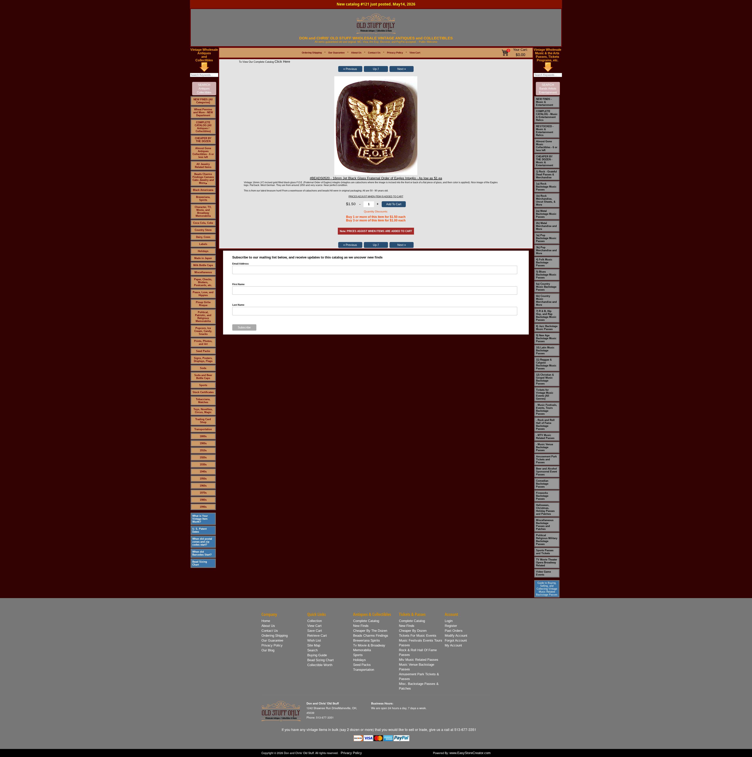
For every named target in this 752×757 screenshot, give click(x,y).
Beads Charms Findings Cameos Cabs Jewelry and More (203, 178)
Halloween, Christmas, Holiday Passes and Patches (545, 509)
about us (268, 626)
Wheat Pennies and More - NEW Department (203, 112)
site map (313, 645)
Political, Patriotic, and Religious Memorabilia (203, 317)
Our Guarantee (336, 52)
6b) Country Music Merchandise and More (546, 300)
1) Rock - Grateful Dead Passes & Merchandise (546, 174)
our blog (267, 650)
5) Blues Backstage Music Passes (546, 274)
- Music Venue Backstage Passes (544, 447)
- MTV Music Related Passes (545, 437)
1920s (203, 457)
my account (453, 645)
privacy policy (272, 645)
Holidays (203, 251)
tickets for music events (417, 635)
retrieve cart (317, 635)
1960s (203, 485)
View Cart (414, 52)
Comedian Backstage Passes (542, 483)
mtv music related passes (418, 660)
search (312, 650)
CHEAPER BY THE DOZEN (203, 140)
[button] (350, 69)
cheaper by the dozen (370, 631)
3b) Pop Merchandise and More (546, 250)
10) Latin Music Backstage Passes (545, 350)
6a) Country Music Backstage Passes (546, 286)
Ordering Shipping (312, 52)
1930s (203, 464)
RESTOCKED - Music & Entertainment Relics (544, 131)
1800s (203, 436)
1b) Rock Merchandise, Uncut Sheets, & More (545, 200)
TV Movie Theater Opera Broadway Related (546, 562)
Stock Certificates (203, 392)
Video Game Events (543, 573)
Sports (203, 385)
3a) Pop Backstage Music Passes (546, 238)
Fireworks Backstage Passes (542, 495)
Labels (203, 244)
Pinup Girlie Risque (203, 304)
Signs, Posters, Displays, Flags (203, 360)
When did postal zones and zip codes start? (202, 541)
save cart (314, 631)
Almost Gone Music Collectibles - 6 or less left (546, 146)
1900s (203, 443)
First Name (238, 284)
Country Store (203, 229)
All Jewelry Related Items (203, 166)
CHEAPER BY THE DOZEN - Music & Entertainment (544, 161)
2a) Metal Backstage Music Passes (546, 213)
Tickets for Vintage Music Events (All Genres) (544, 394)
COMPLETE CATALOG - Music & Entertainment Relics (547, 115)
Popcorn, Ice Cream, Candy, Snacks (203, 331)
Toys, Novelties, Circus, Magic (203, 411)
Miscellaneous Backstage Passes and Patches (544, 524)
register (451, 626)
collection (314, 621)
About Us (356, 52)
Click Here (282, 61)
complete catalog (366, 621)
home (265, 621)
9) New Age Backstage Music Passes (546, 338)
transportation (363, 670)
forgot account (456, 640)
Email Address (240, 263)
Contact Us (374, 52)
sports (358, 655)
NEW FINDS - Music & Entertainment (544, 102)
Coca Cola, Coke (203, 222)
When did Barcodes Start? (202, 553)
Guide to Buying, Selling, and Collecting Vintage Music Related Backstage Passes (547, 588)
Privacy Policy (395, 52)
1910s (203, 450)
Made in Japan (203, 258)
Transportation (203, 429)
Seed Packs (203, 351)
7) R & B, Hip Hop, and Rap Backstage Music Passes (546, 315)
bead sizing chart (320, 660)
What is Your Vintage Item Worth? (200, 518)
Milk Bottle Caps (203, 265)
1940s (203, 471)
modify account (456, 635)
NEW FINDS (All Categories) (203, 101)
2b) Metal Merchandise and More (546, 226)
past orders (454, 631)
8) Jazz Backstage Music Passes (547, 328)
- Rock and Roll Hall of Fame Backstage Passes (545, 424)
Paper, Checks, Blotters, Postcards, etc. (203, 282)
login (449, 621)
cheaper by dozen (413, 631)
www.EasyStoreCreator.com (470, 753)
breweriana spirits (366, 640)
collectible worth (319, 665)
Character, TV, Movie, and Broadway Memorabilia (203, 211)
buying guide (317, 655)
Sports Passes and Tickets (544, 552)
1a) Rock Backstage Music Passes (546, 186)
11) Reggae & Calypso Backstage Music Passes (546, 364)
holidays (359, 660)
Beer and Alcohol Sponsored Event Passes (546, 471)
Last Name (238, 305)
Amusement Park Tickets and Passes (546, 459)
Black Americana (203, 190)
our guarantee (272, 640)
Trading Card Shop (203, 421)
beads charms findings (370, 635)
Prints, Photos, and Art (203, 342)
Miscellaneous (203, 272)
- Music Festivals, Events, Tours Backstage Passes (546, 409)
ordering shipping (274, 635)
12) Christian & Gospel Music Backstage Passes (545, 379)
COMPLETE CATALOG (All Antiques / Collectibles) (203, 127)
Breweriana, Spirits (203, 198)
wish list (314, 640)
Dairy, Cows (203, 237)
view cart (314, 626)
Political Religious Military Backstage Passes (546, 540)
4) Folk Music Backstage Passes (544, 262)
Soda (203, 368)
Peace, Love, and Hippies (203, 294)
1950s (203, 478)
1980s (203, 499)
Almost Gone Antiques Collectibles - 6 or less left (203, 153)
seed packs (362, 665)
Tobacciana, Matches (203, 401)
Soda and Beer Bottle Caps (203, 377)
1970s (203, 492)
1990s (203, 506)
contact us (269, 631)
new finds (361, 626)
